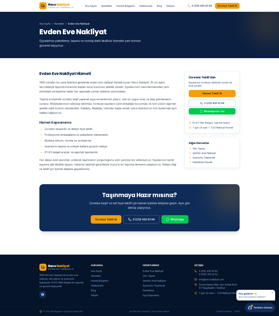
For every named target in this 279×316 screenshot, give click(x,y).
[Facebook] (42, 294)
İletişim (170, 6)
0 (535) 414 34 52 (208, 274)
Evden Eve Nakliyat (153, 271)
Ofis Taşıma (199, 148)
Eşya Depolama (151, 295)
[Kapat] (272, 293)
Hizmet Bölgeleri (125, 6)
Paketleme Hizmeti (202, 162)
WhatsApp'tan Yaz (214, 111)
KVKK (237, 311)
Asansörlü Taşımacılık (204, 157)
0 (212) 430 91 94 (202, 5)
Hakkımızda (145, 6)
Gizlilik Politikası (224, 311)
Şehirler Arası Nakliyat (204, 153)
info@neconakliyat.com (211, 279)
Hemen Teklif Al (212, 93)
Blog (159, 6)
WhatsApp (177, 219)
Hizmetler (106, 6)
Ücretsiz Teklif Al (227, 5)
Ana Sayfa (91, 6)
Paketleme (148, 290)
